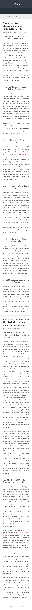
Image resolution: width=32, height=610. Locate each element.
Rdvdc (16, 3)
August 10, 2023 (8, 32)
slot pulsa (8, 371)
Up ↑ (21, 606)
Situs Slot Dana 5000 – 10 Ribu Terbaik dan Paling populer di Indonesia (16, 322)
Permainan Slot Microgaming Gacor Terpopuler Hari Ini (13, 26)
